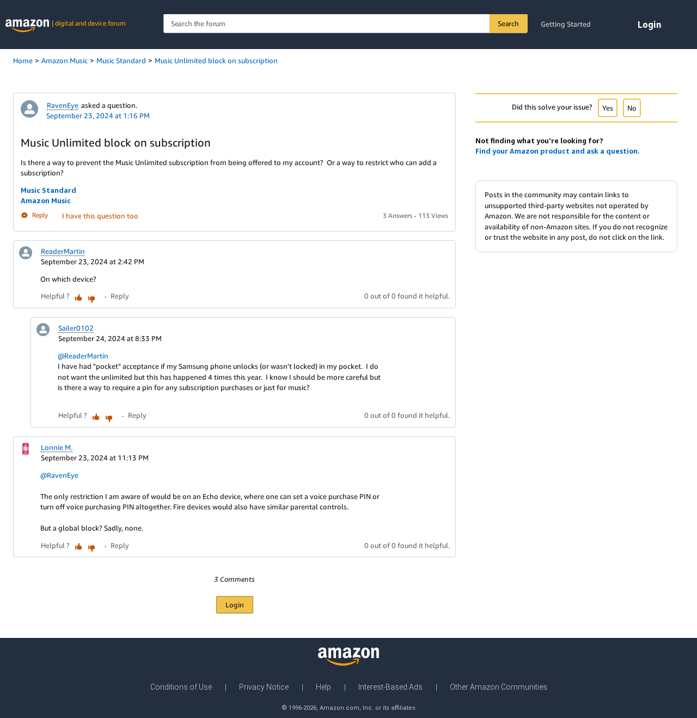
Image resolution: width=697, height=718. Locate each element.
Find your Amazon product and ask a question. (557, 151)
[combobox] (345, 23)
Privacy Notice (264, 687)
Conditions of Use (181, 687)
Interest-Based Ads (390, 687)
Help (323, 687)
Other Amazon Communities (498, 687)
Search (508, 23)
